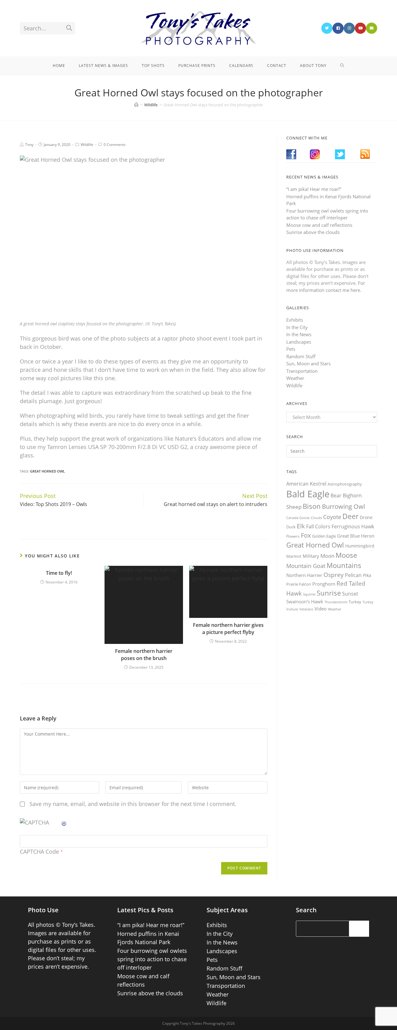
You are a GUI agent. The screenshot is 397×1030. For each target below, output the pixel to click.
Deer (350, 516)
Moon (327, 555)
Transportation (302, 371)
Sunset (350, 593)
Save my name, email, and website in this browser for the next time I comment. (132, 804)
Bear (336, 495)
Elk (301, 526)
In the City (297, 327)
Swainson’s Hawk (304, 601)
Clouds (316, 517)
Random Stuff (300, 356)
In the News (298, 334)
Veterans (306, 609)
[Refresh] (64, 822)
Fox (306, 535)
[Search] (359, 929)
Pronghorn (323, 584)
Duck (291, 527)
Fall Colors (318, 526)
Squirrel (309, 594)
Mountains (344, 565)
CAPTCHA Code (39, 851)
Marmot (293, 556)
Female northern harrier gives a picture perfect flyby (228, 628)
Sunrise (329, 592)
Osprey (333, 575)
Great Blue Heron (355, 536)
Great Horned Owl (47, 471)
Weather (295, 378)
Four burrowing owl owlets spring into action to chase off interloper (152, 959)
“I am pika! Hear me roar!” (313, 189)
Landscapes (298, 342)
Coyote (332, 517)
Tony (29, 144)
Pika (367, 575)
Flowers (293, 536)
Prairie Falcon (298, 584)
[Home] (136, 105)
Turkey (355, 602)
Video (320, 608)
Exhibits (294, 320)
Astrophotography (345, 484)
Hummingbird (359, 546)
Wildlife (87, 144)
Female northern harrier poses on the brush (143, 654)
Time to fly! (59, 573)
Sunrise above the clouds (313, 232)
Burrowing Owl (343, 506)
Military (311, 556)
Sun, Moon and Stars (308, 363)
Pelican (353, 575)
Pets (290, 349)
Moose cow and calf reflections (319, 225)
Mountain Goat (305, 566)
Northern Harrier (304, 575)
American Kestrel (306, 483)
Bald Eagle (307, 494)
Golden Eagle (324, 536)
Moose (346, 555)
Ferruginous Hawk (353, 526)
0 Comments (115, 144)
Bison (312, 506)
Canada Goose (298, 517)
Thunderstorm (335, 602)
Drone (366, 517)
